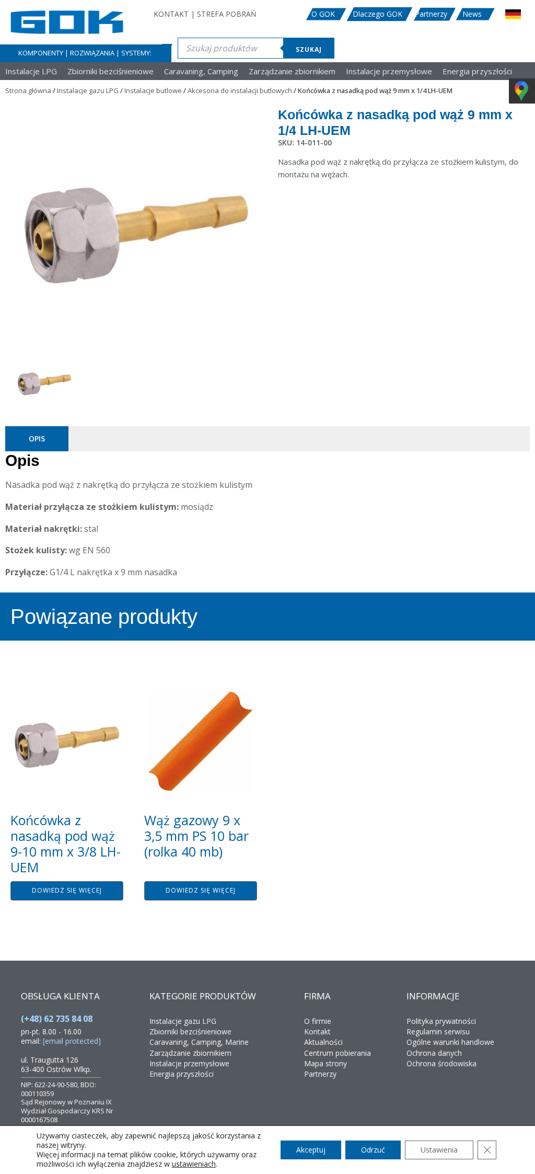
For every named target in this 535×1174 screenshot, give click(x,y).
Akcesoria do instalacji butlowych (240, 90)
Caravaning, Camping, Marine (199, 1042)
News (472, 14)
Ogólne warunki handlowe (450, 1042)
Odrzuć (373, 1150)
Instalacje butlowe (153, 90)
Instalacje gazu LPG (88, 90)
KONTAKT (171, 14)
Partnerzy (431, 14)
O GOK (323, 14)
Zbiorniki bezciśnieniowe (110, 71)
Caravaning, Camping (201, 71)
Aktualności (323, 1042)
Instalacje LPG (31, 71)
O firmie (317, 1021)
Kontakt (317, 1031)
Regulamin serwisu (438, 1031)
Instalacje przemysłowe (389, 71)
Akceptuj (310, 1150)
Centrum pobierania (337, 1053)
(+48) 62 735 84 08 (56, 1018)
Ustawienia (439, 1150)
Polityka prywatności (441, 1021)
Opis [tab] (37, 438)
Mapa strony (325, 1063)
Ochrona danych (434, 1053)
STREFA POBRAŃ (227, 14)
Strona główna (28, 90)
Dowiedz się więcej (67, 890)
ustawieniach (194, 1164)
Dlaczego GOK (377, 14)
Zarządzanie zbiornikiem (292, 71)
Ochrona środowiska (441, 1063)
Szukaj (309, 49)
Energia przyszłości (477, 71)
